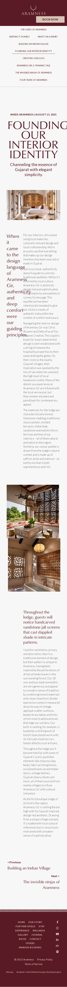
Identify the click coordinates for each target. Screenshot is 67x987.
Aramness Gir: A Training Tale (33, 65)
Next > (55, 876)
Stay (42, 926)
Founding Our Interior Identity (33, 51)
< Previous (14, 862)
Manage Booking (30, 947)
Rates (22, 939)
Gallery (23, 934)
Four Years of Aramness (33, 80)
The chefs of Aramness (34, 29)
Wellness (39, 930)
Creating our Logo (34, 58)
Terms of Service (33, 964)
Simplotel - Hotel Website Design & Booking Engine (38, 972)
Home (21, 922)
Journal (37, 934)
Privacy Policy (45, 959)
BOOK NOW (50, 19)
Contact (35, 939)
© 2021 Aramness (24, 959)
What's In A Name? (48, 36)
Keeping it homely (19, 36)
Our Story (35, 922)
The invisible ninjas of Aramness (33, 72)
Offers (30, 943)
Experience (22, 930)
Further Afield (25, 926)
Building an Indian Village (33, 44)
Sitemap (9, 972)
